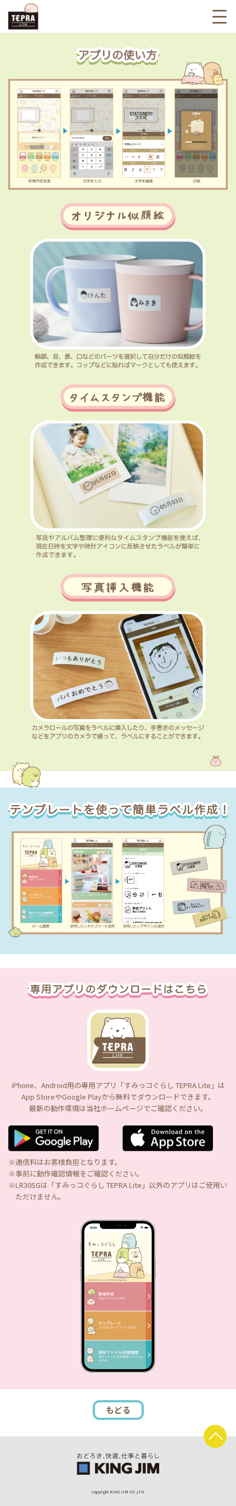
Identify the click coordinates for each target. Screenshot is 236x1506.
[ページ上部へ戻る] (215, 1436)
